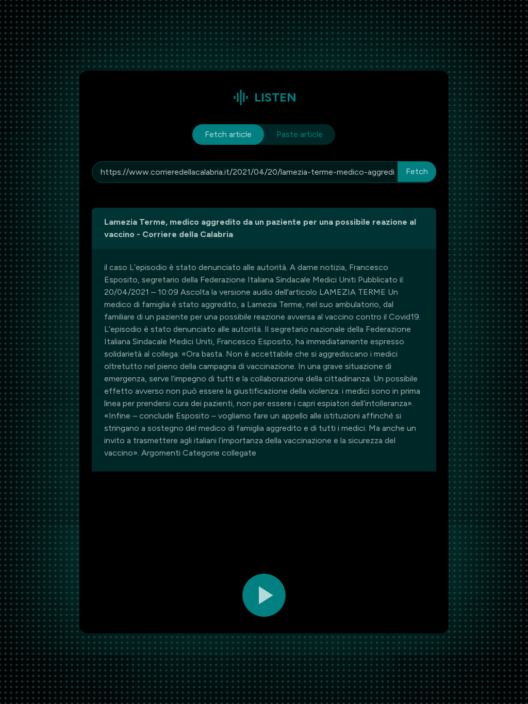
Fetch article (228, 134)
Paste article (299, 134)
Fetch (417, 171)
